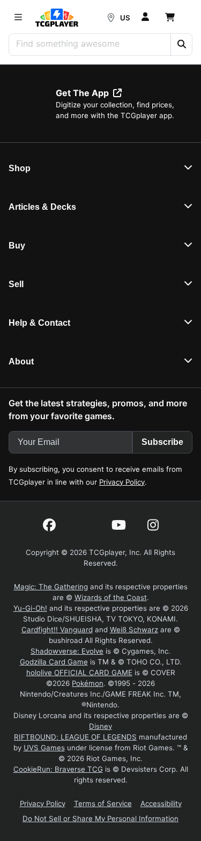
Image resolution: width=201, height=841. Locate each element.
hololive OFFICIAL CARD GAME (79, 672)
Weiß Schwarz (134, 629)
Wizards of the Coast (111, 597)
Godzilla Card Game (54, 661)
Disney (100, 726)
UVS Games (44, 747)
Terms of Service (103, 803)
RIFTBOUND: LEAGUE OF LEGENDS (75, 737)
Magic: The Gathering (51, 586)
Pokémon (87, 683)
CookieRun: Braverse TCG (58, 769)
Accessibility (161, 803)
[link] (56, 18)
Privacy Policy (122, 482)
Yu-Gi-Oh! (30, 608)
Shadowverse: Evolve (67, 651)
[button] (181, 44)
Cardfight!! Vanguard (57, 629)
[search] (90, 43)
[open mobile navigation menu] (18, 17)
